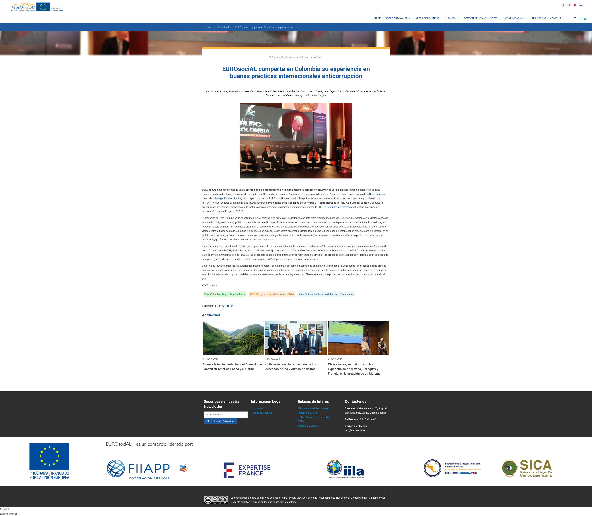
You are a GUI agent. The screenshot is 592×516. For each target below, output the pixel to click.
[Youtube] (575, 5)
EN (581, 18)
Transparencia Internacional (341, 207)
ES (585, 18)
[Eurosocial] (37, 7)
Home (207, 27)
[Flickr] (581, 5)
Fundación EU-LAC (308, 412)
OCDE (321, 207)
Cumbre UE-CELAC (308, 425)
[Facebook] (563, 5)
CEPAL (301, 421)
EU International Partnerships (313, 408)
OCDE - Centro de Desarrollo (313, 417)
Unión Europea (377, 194)
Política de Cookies (261, 412)
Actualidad (223, 27)
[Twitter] (569, 5)
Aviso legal (257, 408)
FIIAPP (208, 202)
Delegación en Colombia (228, 198)
